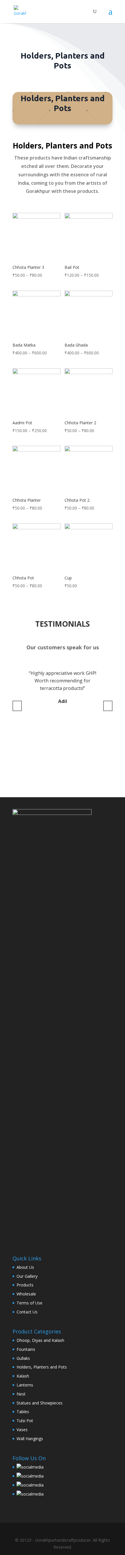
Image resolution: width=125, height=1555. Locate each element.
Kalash (23, 1376)
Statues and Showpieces (40, 1403)
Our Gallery (27, 1276)
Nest (21, 1394)
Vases (22, 1429)
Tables (23, 1411)
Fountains (26, 1349)
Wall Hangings (30, 1438)
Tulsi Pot (25, 1420)
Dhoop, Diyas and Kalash (40, 1340)
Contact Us (27, 1312)
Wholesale (26, 1294)
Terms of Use (29, 1303)
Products (25, 1285)
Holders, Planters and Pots (42, 1367)
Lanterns (25, 1385)
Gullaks (23, 1358)
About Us (25, 1267)
